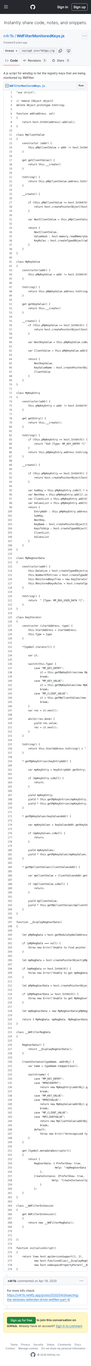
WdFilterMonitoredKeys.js (41, 36)
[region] (45, 681)
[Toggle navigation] (5, 7)
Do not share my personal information (63, 1348)
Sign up (79, 7)
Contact (10, 1348)
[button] (60, 51)
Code (14, 60)
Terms (14, 1344)
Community (64, 1344)
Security (38, 1344)
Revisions (36, 60)
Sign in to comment (69, 1326)
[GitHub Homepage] (33, 1355)
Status (50, 1344)
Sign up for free (21, 1320)
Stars (63, 60)
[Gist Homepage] (32, 7)
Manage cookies (28, 1348)
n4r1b (8, 36)
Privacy (25, 1344)
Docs (78, 1344)
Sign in (62, 7)
